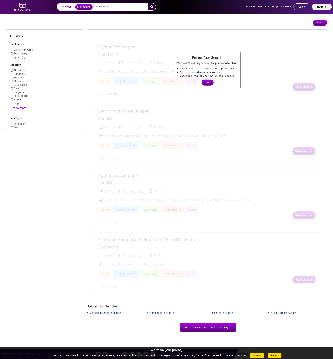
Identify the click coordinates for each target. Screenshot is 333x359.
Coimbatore (20, 84)
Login (302, 6)
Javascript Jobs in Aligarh (105, 312)
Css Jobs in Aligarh (222, 312)
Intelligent (82, 6)
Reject (274, 355)
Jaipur (17, 103)
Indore (17, 99)
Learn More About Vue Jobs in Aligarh (208, 327)
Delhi (16, 88)
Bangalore (20, 74)
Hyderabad (20, 95)
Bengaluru (19, 77)
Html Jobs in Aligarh (162, 312)
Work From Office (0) (26, 49)
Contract (19, 127)
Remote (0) (20, 53)
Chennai (18, 81)
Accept (257, 355)
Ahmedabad (21, 70)
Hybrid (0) (19, 57)
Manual (66, 6)
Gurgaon (19, 92)
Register (322, 6)
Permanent (20, 123)
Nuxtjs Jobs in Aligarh (283, 312)
